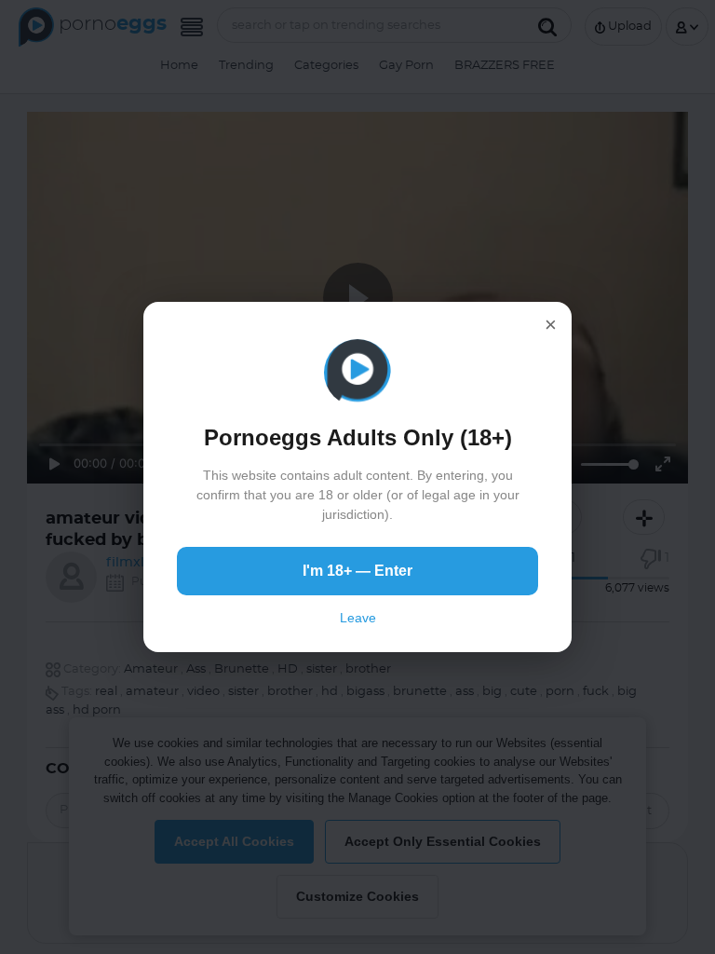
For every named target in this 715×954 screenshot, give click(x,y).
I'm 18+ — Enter (357, 571)
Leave (358, 617)
